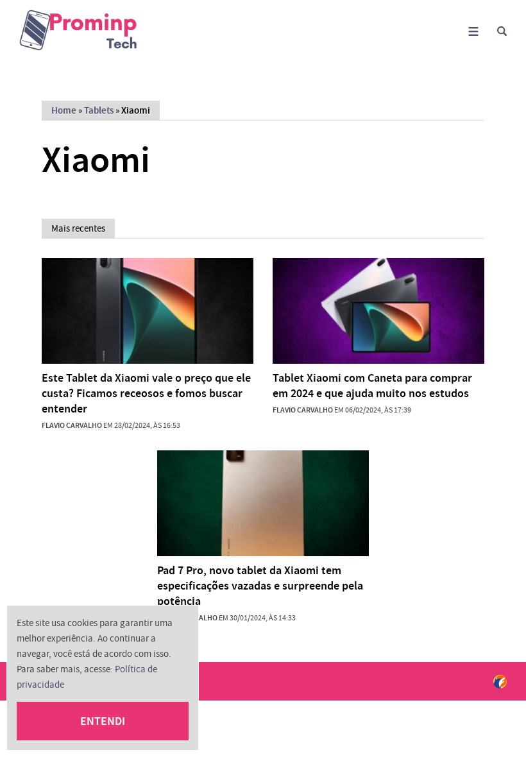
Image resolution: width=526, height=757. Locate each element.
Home (63, 110)
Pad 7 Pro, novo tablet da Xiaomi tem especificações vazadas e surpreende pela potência (260, 586)
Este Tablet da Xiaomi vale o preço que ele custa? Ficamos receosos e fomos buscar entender (146, 393)
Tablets (99, 110)
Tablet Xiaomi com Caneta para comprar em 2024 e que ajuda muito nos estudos (372, 385)
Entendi (102, 721)
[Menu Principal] (473, 31)
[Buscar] (502, 31)
